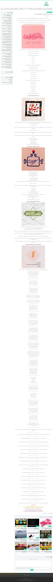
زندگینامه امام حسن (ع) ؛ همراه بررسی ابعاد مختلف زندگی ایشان (6, 56)
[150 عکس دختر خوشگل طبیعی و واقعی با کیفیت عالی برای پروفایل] (46, 546)
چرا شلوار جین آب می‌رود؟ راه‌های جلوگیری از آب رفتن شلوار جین (7, 21)
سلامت (8, 8)
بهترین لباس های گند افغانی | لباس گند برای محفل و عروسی (6, 48)
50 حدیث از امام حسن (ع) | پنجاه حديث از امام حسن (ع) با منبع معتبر (6, 59)
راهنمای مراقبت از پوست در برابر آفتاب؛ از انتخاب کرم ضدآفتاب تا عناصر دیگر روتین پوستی (6, 50)
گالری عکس (50, 549)
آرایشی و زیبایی (39, 8)
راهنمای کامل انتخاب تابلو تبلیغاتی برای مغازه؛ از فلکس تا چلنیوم (6, 45)
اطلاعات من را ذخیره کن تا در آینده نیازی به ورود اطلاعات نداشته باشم (24, 568)
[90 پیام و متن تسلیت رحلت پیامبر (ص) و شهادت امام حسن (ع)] (21, 523)
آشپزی (34, 8)
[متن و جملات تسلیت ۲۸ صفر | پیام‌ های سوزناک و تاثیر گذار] (46, 534)
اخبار (46, 8)
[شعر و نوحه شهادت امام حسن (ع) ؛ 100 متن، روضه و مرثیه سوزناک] (33, 523)
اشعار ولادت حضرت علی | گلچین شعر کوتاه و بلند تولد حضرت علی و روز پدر (33, 507)
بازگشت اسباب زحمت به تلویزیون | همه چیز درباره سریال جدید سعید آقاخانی (6, 42)
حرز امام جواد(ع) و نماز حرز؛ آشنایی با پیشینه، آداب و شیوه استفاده (6, 37)
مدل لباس (11, 8)
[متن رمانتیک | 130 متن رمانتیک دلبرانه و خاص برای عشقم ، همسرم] (33, 546)
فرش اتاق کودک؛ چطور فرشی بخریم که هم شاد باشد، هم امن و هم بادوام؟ (6, 34)
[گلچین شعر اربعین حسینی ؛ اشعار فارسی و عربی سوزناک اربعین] (33, 534)
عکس (43, 8)
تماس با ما (28, 575)
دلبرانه (44, 18)
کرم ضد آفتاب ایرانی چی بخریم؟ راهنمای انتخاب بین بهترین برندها (6, 39)
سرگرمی (31, 8)
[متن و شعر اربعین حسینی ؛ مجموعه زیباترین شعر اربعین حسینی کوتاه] (21, 534)
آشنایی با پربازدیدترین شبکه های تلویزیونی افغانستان (7, 15)
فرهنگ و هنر (21, 8)
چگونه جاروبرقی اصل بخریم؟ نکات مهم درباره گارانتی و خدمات (6, 23)
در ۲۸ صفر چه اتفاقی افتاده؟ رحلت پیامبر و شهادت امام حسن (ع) (6, 67)
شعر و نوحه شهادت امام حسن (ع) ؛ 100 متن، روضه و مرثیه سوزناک (6, 62)
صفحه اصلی (50, 8)
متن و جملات (26, 8)
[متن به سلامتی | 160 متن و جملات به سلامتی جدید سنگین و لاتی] (21, 546)
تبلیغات (25, 575)
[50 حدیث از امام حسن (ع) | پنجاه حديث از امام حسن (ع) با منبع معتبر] (46, 523)
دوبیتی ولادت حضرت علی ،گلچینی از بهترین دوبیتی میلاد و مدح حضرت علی (33, 511)
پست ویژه (48, 12)
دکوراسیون (16, 8)
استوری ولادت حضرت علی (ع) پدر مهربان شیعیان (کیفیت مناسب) (33, 510)
